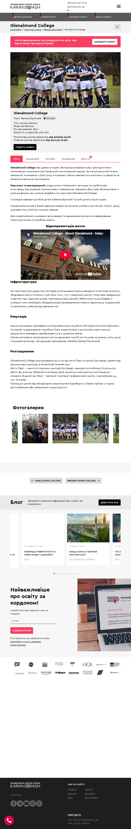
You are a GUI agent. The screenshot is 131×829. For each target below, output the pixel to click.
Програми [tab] (50, 159)
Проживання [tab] (68, 159)
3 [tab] (60, 573)
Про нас (72, 793)
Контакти (90, 793)
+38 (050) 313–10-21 (77, 2)
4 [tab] (64, 573)
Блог (70, 797)
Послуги (72, 789)
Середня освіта (32, 29)
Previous (14, 80)
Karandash (15, 29)
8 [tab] (76, 573)
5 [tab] (67, 573)
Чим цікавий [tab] (32, 159)
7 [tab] (73, 573)
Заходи (89, 789)
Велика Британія (53, 29)
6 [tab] (70, 573)
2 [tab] (57, 573)
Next (117, 80)
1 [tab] (54, 573)
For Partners (91, 797)
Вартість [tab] (86, 158)
